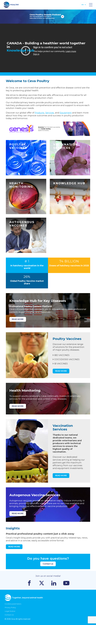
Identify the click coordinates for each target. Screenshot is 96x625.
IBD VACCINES (61, 355)
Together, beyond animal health (27, 598)
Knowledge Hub (70, 196)
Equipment (66, 112)
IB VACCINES (61, 363)
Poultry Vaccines (26, 157)
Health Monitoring (26, 196)
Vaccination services (70, 157)
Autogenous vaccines (26, 235)
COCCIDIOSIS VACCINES (66, 359)
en (83, 5)
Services (49, 112)
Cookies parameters (13, 604)
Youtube (66, 583)
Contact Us (9, 615)
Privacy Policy (10, 607)
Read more (62, 16)
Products (39, 112)
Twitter (41, 583)
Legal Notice (10, 611)
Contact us (48, 564)
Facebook (29, 583)
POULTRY (14, 5)
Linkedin (53, 583)
